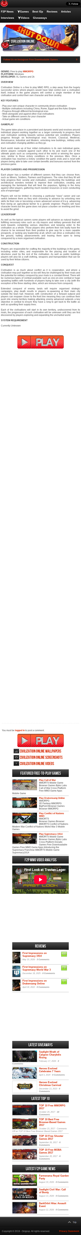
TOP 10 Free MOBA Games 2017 (50, 1151)
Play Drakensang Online (52, 798)
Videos (25, 17)
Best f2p (37, 11)
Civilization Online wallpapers (40, 751)
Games (24, 11)
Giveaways (40, 17)
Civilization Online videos (37, 763)
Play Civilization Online (40, 740)
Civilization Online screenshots (41, 757)
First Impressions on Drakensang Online (34, 982)
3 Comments (43, 959)
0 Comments (48, 973)
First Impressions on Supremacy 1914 (34, 954)
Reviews (52, 11)
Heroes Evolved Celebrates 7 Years (49, 1070)
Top (74, 1222)
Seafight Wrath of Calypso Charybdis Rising (50, 1054)
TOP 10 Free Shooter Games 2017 (51, 1137)
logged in (20, 730)
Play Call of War (47, 780)
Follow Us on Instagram (15, 59)
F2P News (7, 11)
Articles (66, 11)
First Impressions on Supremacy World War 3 (36, 968)
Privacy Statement (69, 1231)
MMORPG (28, 71)
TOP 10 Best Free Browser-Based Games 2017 (52, 1122)
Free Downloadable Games (43, 59)
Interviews (7, 17)
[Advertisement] (40, 533)
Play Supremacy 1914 (51, 834)
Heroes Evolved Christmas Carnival (50, 1084)
